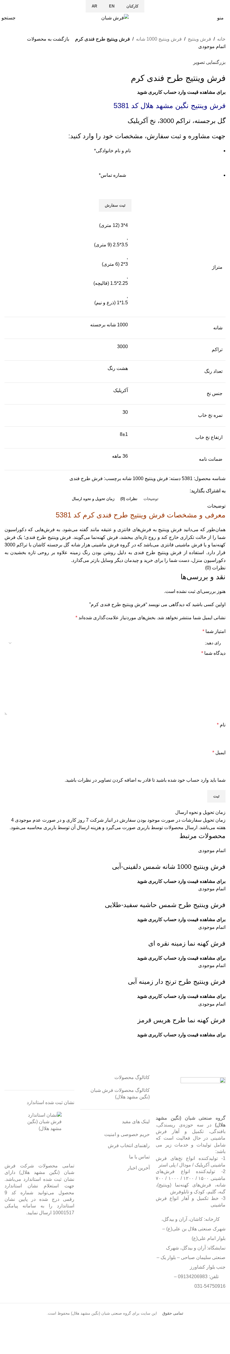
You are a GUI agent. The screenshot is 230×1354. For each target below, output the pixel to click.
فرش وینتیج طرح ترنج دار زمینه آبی (177, 981)
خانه (221, 39)
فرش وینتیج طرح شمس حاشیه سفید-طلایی (165, 905)
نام (221, 724)
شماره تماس (112, 175)
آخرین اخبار (138, 1167)
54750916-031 (210, 1286)
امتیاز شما (214, 631)
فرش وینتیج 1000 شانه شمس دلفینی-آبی (169, 866)
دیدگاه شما (213, 653)
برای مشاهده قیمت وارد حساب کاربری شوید (181, 92)
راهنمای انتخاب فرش (129, 1145)
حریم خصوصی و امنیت (127, 1134)
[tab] (150, 499)
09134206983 (193, 1276)
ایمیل (219, 752)
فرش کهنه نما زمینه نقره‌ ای (187, 943)
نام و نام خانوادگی (112, 150)
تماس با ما (139, 1156)
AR (94, 6)
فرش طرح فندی (86, 478)
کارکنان (132, 6)
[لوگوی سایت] (115, 17)
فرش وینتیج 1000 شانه (159, 39)
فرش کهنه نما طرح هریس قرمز (181, 1020)
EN (111, 6)
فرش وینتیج (199, 39)
